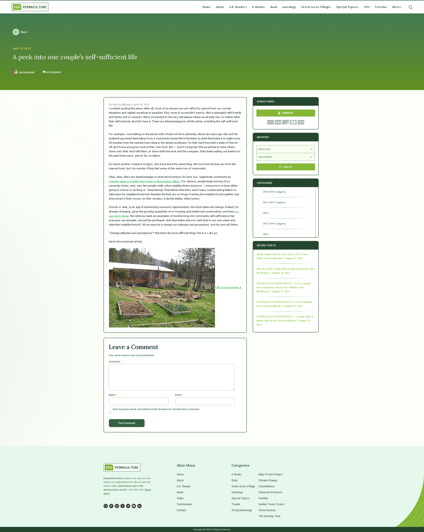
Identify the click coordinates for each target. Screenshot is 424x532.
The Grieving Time (270, 516)
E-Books (236, 474)
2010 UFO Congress (274, 191)
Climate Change (268, 480)
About (180, 480)
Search (287, 166)
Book (235, 480)
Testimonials (184, 504)
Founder (263, 498)
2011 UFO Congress (274, 202)
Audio (180, 492)
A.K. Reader (184, 486)
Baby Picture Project (271, 474)
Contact (181, 510)
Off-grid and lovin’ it (228, 287)
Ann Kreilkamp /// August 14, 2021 (283, 306)
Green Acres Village (243, 486)
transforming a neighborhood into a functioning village (144, 181)
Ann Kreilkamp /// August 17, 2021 (283, 258)
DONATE (287, 113)
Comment (115, 361)
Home (180, 474)
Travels (236, 504)
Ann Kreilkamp (26, 72)
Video (180, 498)
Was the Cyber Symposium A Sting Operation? (282, 268)
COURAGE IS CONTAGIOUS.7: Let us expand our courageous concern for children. (283, 285)
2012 (265, 213)
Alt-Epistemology (242, 510)
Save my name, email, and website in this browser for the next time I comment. (156, 409)
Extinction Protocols (270, 492)
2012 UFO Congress (274, 223)
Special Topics (240, 498)
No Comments (53, 72)
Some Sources (267, 510)
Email (179, 395)
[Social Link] (106, 506)
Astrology (237, 492)
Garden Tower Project (272, 504)
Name (113, 395)
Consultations (267, 486)
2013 (265, 234)
